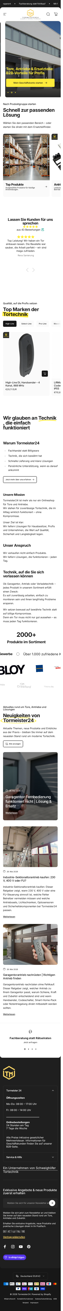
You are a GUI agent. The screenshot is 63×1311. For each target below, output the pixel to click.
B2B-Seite (12, 1146)
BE (23, 1231)
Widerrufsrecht (9, 1299)
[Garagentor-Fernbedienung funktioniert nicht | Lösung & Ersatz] (30, 786)
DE (4, 1231)
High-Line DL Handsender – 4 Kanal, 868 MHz (23, 384)
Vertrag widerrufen (14, 1236)
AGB (55, 1299)
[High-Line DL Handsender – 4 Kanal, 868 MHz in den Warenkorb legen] (45, 374)
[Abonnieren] (52, 1203)
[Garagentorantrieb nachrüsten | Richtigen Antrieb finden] (30, 944)
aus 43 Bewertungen (28, 229)
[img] (30, 226)
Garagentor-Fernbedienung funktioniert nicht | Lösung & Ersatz (29, 801)
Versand (25, 1303)
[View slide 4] (36, 1049)
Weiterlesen (12, 812)
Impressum (34, 1303)
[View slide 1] (25, 1049)
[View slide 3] (32, 1049)
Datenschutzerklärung (43, 1299)
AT (9, 1231)
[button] (28, 270)
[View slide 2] (28, 1049)
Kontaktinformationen (25, 1299)
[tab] (10, 324)
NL (18, 1231)
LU (14, 1231)
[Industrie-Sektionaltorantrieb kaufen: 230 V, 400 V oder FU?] (30, 846)
